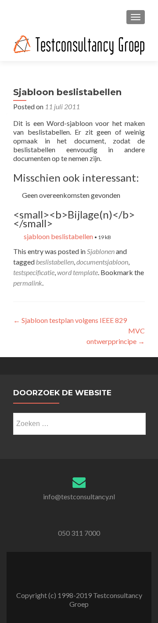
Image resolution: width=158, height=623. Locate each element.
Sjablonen (101, 251)
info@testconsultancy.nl (79, 496)
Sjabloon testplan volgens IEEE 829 (70, 320)
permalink (27, 283)
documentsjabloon (102, 262)
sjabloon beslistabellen (58, 236)
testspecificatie (33, 272)
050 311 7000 (79, 533)
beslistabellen (55, 262)
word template (77, 272)
